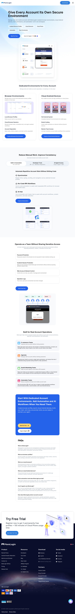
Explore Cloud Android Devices (52, 136)
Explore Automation (23, 200)
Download (65, 3)
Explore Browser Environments (15, 136)
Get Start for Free (12, 533)
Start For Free (14, 36)
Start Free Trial (21, 288)
